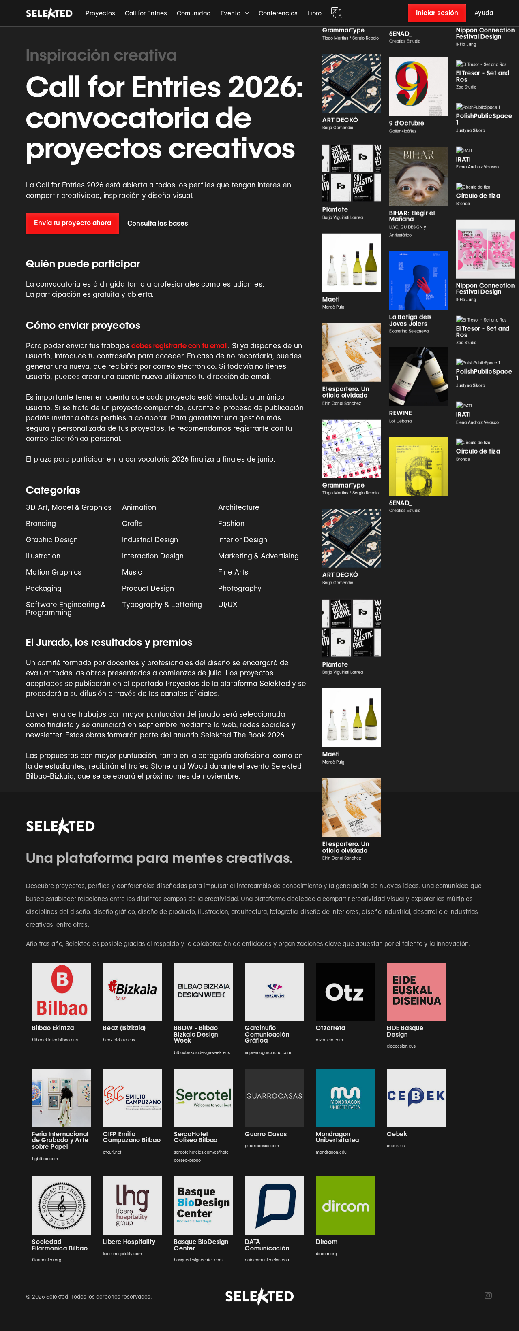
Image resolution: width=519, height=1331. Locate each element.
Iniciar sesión (437, 13)
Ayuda (483, 13)
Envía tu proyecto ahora (72, 223)
